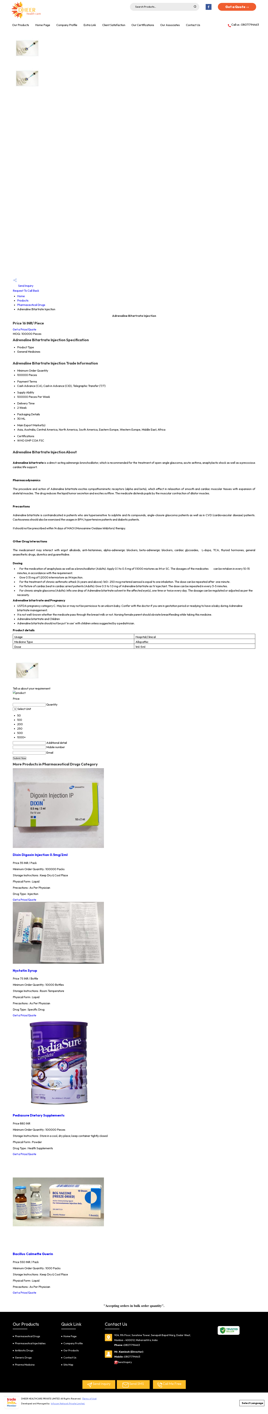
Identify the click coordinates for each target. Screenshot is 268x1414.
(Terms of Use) (89, 1398)
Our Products (20, 25)
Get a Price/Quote (24, 329)
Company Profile (66, 25)
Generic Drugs (23, 1357)
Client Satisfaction (113, 25)
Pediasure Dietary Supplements (39, 1115)
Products (22, 300)
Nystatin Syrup (25, 970)
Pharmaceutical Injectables (30, 1343)
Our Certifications (142, 25)
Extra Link (89, 25)
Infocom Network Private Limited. (68, 1403)
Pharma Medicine (25, 1364)
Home (21, 296)
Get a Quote (235, 7)
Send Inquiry (25, 285)
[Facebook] (208, 9)
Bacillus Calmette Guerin (33, 1254)
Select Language (252, 1403)
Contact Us (193, 25)
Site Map (68, 1364)
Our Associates (170, 25)
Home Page (42, 25)
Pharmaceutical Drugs (31, 305)
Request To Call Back (26, 290)
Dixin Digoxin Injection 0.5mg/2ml (40, 854)
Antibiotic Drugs (24, 1350)
